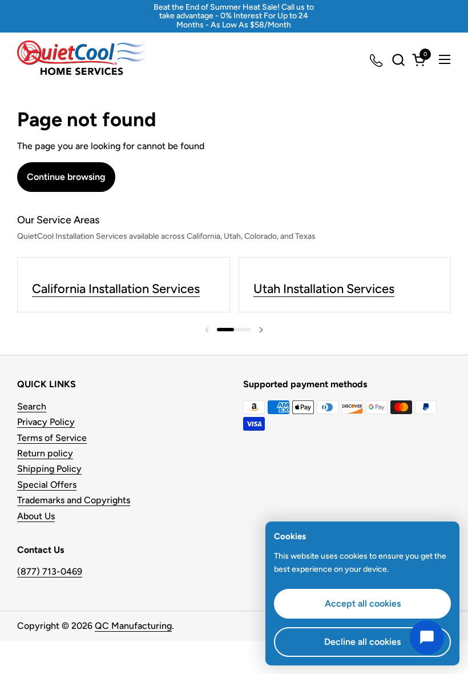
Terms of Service (52, 437)
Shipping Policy (49, 468)
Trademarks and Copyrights (73, 500)
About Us (36, 516)
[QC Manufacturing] (81, 59)
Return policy (45, 453)
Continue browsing (66, 176)
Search (31, 406)
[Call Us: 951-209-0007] (377, 60)
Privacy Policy (46, 421)
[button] (398, 60)
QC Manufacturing (133, 625)
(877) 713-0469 (49, 571)
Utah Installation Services (323, 288)
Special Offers (46, 484)
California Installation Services (116, 288)
